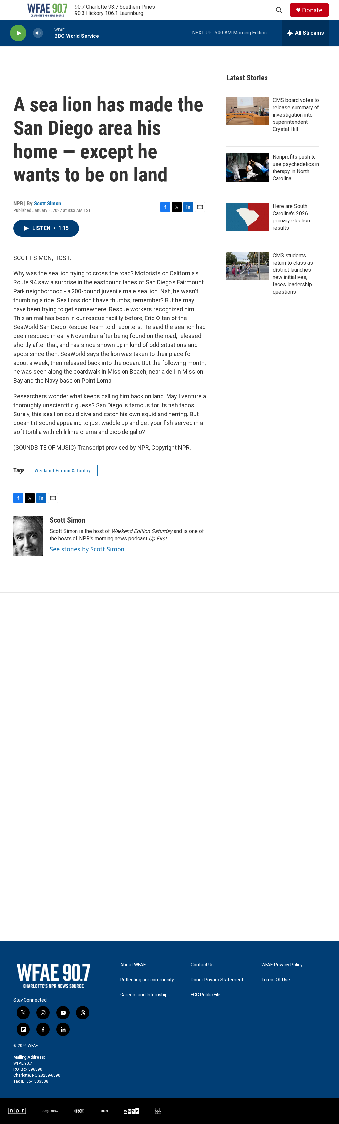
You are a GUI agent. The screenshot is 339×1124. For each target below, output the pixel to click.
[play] (18, 33)
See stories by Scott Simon (87, 549)
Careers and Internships (145, 994)
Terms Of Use (275, 979)
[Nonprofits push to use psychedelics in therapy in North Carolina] (247, 167)
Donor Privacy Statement (217, 979)
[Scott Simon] (28, 536)
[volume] (38, 33)
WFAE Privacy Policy (282, 964)
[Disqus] (169, 682)
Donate (312, 10)
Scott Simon (47, 203)
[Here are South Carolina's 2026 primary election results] (247, 217)
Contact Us (202, 964)
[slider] (49, 32)
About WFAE (133, 964)
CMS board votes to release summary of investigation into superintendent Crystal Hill (296, 114)
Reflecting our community (147, 979)
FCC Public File (205, 994)
